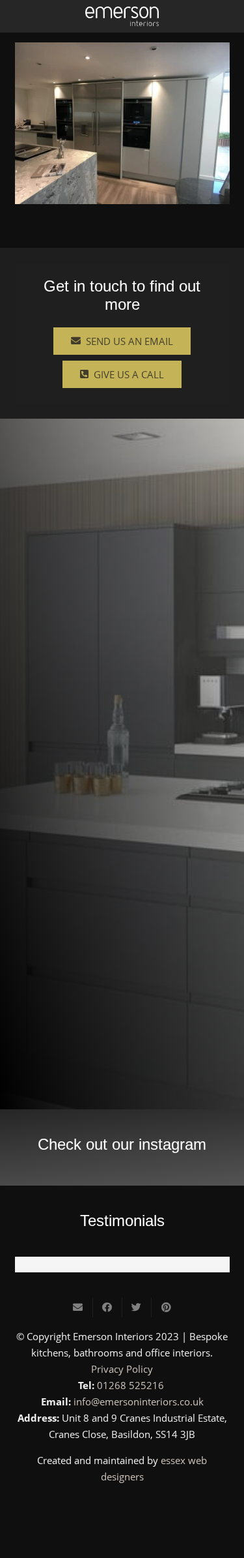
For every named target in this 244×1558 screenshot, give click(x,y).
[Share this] (107, 1307)
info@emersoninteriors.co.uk (139, 1401)
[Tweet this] (137, 1307)
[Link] (122, 16)
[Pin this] (166, 1307)
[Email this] (78, 1307)
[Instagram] (122, 1507)
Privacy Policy (122, 1368)
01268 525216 (130, 1385)
